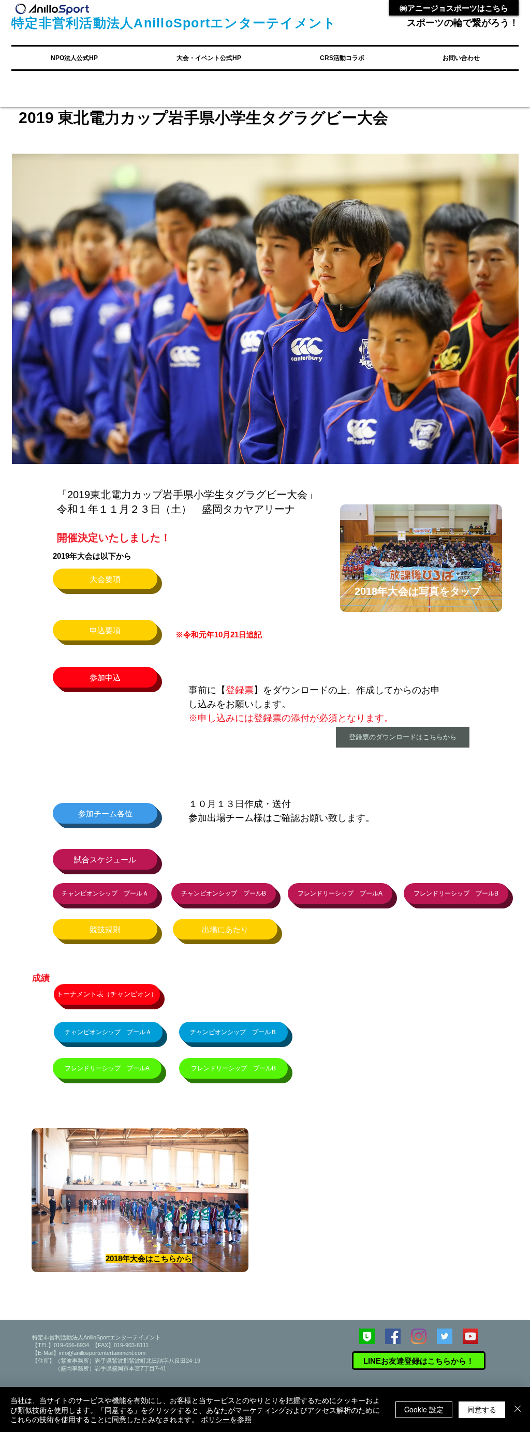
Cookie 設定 (424, 1409)
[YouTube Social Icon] (470, 1336)
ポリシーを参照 (226, 1419)
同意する (481, 1409)
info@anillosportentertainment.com (102, 1353)
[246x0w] (367, 1336)
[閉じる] (517, 1409)
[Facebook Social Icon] (393, 1336)
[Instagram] (418, 1336)
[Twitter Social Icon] (444, 1336)
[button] (74, 58)
